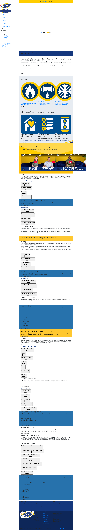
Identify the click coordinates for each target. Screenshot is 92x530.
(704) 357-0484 (4, 49)
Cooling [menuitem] (4, 14)
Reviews (5, 39)
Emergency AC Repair (25, 205)
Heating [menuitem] (4, 17)
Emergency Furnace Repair (26, 276)
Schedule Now (3, 30)
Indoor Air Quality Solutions (26, 328)
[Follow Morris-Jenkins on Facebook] (61, 528)
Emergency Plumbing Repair (26, 418)
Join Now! (24, 142)
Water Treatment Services (26, 441)
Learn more (23, 239)
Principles (5, 38)
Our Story (5, 37)
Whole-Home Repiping (25, 425)
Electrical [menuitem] (4, 23)
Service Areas (6, 44)
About (3, 34)
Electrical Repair (25, 485)
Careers (5, 35)
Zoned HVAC (23, 304)
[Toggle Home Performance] (2, 28)
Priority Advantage (7, 43)
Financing (5, 41)
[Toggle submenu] (4, 34)
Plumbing (23, 344)
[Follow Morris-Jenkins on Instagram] (62, 528)
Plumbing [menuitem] (4, 20)
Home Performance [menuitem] (6, 26)
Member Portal (4, 46)
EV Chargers (24, 493)
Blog (5, 42)
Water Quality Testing (25, 433)
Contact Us (6, 36)
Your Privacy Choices (47, 519)
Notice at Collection (46, 523)
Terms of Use (45, 521)
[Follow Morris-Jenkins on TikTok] (63, 528)
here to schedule (45, 1)
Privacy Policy (45, 517)
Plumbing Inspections (25, 386)
